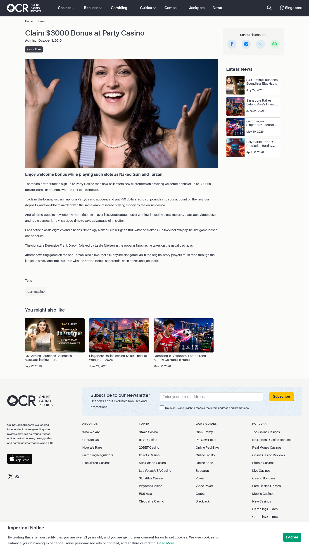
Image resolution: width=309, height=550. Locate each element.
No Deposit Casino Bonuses (272, 440)
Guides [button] (146, 7)
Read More (165, 543)
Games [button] (170, 7)
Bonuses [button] (91, 7)
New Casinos (261, 501)
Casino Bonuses (263, 478)
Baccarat (202, 471)
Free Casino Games (266, 486)
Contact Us (90, 440)
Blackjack (202, 501)
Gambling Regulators (97, 455)
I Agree (292, 537)
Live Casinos (261, 471)
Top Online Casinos (266, 432)
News (217, 7)
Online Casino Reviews (268, 455)
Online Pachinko (207, 447)
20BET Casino (149, 447)
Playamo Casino (150, 486)
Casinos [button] (65, 7)
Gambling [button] (119, 7)
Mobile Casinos (263, 494)
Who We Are (91, 432)
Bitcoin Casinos (263, 463)
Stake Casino (148, 432)
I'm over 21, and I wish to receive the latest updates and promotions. (207, 408)
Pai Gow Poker (206, 440)
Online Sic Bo (205, 455)
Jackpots (196, 7)
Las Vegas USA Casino (155, 471)
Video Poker (204, 486)
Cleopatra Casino (151, 501)
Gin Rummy (204, 432)
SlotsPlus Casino (151, 478)
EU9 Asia (145, 494)
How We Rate (92, 447)
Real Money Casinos (266, 447)
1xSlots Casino (149, 455)
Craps (200, 494)
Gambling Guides (265, 509)
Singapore (293, 7)
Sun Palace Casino (152, 463)
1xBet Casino (148, 440)
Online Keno (204, 463)
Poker (200, 478)
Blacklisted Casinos (96, 463)
